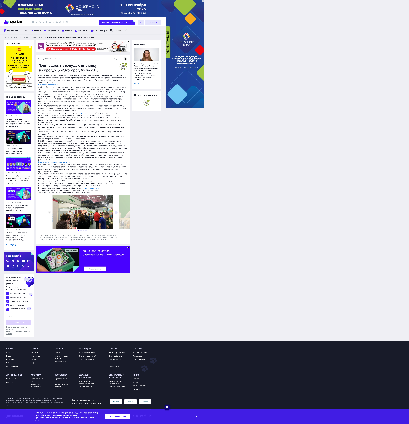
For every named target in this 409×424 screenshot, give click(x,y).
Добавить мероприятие (117, 387)
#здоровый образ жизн (98, 239)
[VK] (36, 22)
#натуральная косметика (47, 237)
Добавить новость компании (61, 385)
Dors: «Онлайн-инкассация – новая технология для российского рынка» (18, 207)
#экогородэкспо (49, 235)
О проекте (116, 402)
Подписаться (19, 322)
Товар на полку (114, 366)
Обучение (59, 348)
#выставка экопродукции (87, 235)
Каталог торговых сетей (87, 356)
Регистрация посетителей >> (50, 85)
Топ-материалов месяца (19, 301)
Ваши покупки (11, 379)
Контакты (145, 402)
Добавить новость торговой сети (37, 385)
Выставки (34, 359)
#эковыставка (63, 237)
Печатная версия (115, 359)
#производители (101, 237)
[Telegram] (43, 22)
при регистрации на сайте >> (93, 188)
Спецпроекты (139, 348)
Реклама (113, 348)
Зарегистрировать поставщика (61, 380)
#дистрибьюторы (114, 237)
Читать (137, 83)
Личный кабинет (14, 375)
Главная (7, 37)
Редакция (130, 402)
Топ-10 (135, 382)
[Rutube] (53, 22)
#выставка (61, 235)
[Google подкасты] (64, 22)
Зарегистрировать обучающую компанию (87, 382)
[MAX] (40, 22)
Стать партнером (139, 359)
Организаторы (36, 356)
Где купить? (137, 389)
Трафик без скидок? (140, 386)
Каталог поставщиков (86, 359)
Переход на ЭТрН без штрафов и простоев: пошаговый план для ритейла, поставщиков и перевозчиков (18, 179)
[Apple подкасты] (67, 22)
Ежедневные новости (17, 294)
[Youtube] (50, 22)
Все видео (10, 244)
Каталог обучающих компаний (62, 357)
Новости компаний (33, 37)
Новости (9, 356)
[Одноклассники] (47, 22)
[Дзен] (57, 22)
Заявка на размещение (117, 353)
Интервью (10, 359)
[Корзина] (141, 22)
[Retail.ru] (16, 22)
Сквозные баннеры (115, 356)
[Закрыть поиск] (110, 32)
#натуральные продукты (107, 235)
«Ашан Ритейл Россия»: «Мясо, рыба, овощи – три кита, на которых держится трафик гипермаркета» (18, 122)
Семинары (58, 353)
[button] (51, 30)
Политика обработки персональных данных (87, 403)
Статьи (8, 353)
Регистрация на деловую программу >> (54, 162)
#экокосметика (87, 237)
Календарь (34, 353)
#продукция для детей (46, 239)
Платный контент (115, 363)
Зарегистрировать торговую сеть (37, 380)
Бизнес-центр (18, 37)
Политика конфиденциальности (83, 400)
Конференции (35, 363)
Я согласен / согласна (118, 416)
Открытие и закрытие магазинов (17, 310)
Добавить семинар (85, 387)
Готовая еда (137, 356)
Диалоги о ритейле (140, 353)
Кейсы (8, 363)
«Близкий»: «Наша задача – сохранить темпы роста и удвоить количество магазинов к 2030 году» (17, 236)
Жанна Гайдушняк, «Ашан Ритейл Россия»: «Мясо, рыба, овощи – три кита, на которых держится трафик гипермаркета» (146, 67)
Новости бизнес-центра (87, 353)
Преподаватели (60, 361)
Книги (136, 375)
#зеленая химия (62, 239)
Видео (135, 363)
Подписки (9, 382)
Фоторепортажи (12, 366)
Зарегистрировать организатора (115, 382)
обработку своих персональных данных (18, 332)
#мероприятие (71, 235)
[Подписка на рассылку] (33, 22)
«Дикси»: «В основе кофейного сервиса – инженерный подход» (15, 150)
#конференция (75, 237)
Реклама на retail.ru (13, 44)
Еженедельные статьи (18, 297)
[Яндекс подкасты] (60, 22)
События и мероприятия (18, 305)
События (35, 348)
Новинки (136, 379)
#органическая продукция (78, 239)
